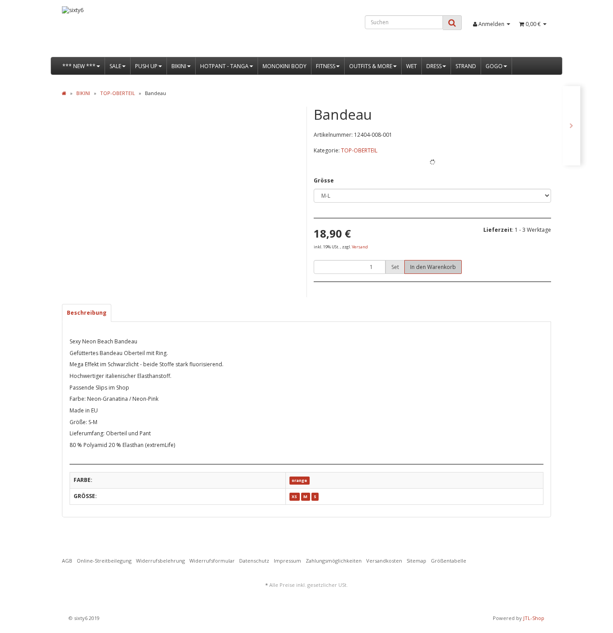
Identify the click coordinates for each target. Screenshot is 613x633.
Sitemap (416, 560)
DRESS (434, 66)
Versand (360, 247)
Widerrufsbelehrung (160, 560)
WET (411, 66)
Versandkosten (384, 560)
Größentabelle (448, 560)
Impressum (287, 560)
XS (294, 496)
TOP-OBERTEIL (359, 150)
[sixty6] (139, 31)
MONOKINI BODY (284, 66)
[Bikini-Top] (571, 125)
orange (299, 480)
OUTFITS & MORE (370, 66)
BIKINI (178, 66)
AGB (67, 560)
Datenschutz (254, 560)
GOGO (494, 66)
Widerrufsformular (212, 560)
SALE (115, 66)
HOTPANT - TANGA (224, 66)
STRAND (465, 66)
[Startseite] (64, 93)
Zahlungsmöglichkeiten (334, 560)
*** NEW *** (79, 66)
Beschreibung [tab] (86, 312)
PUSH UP (146, 66)
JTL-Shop (533, 618)
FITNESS (325, 66)
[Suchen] (452, 22)
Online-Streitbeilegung (104, 560)
